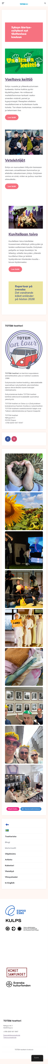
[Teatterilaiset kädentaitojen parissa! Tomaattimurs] (24, 783)
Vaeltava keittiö (19, 79)
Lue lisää (12, 117)
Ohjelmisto (10, 853)
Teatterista (10, 836)
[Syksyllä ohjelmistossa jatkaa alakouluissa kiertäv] (24, 628)
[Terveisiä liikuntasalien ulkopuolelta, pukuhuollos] (24, 667)
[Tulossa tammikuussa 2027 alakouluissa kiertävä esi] (24, 511)
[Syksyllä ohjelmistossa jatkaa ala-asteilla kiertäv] (24, 550)
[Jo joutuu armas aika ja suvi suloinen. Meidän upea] (24, 745)
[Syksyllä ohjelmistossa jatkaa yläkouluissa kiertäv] (24, 589)
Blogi (7, 842)
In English (9, 882)
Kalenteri (9, 865)
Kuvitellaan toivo (23, 234)
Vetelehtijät (15, 160)
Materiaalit (10, 848)
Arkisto (8, 859)
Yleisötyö (9, 871)
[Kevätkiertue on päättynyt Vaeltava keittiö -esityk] (24, 706)
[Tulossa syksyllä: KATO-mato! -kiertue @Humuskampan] (24, 472)
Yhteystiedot (11, 877)
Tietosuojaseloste (9, 1037)
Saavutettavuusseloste (11, 1035)
